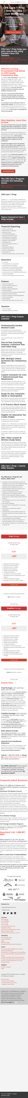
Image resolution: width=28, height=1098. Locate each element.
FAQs (2, 968)
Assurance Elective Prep (8, 926)
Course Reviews (5, 939)
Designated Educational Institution (11, 944)
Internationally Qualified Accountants (12, 949)
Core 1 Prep (9, 199)
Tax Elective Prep (6, 928)
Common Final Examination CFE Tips (11, 960)
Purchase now (14, 604)
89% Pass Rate (5, 942)
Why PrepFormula (6, 937)
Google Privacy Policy (8, 984)
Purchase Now (14, 585)
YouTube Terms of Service (9, 982)
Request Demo (5, 962)
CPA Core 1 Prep (5, 1095)
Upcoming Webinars (7, 950)
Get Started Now (8, 171)
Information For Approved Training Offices (13, 952)
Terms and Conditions (8, 981)
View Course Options (14, 32)
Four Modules (5, 921)
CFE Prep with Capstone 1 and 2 (10, 933)
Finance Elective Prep (7, 931)
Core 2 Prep (4, 924)
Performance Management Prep (10, 929)
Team (2, 941)
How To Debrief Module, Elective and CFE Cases (13, 954)
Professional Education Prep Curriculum (13, 959)
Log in (23, 2)
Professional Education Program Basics (12, 957)
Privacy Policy (5, 979)
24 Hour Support (6, 967)
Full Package (4, 919)
